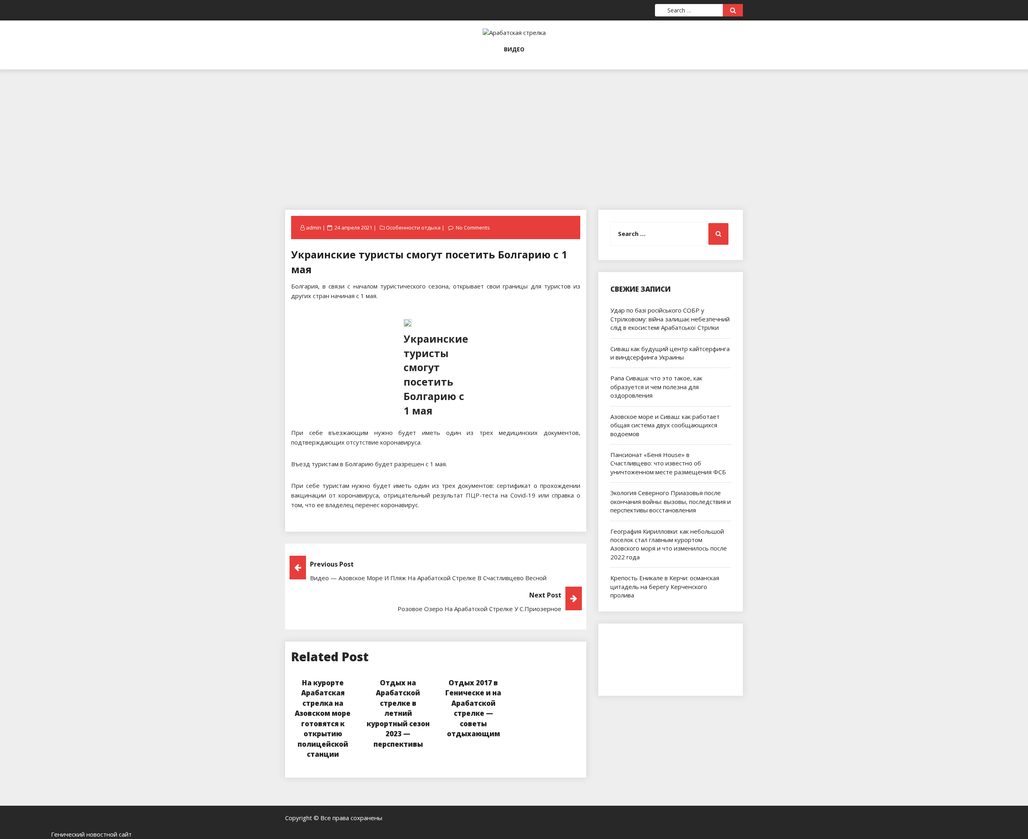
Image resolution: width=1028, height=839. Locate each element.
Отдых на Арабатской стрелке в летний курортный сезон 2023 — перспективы (398, 713)
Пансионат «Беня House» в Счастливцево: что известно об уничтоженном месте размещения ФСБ (668, 463)
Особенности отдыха (413, 227)
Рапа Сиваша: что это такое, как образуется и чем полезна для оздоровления (656, 386)
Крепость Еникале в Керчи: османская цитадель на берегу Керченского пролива (664, 586)
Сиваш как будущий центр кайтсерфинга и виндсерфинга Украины (670, 353)
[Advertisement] (514, 125)
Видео (514, 49)
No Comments (473, 227)
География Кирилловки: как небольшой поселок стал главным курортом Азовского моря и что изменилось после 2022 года (668, 544)
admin (313, 227)
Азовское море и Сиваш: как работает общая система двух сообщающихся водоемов (665, 425)
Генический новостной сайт (91, 834)
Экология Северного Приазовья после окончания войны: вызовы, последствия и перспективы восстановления (670, 501)
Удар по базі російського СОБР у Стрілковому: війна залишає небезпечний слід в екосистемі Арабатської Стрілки (670, 318)
